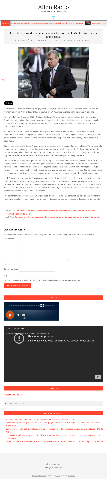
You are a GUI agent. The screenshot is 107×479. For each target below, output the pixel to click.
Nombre (7, 264)
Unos (58, 476)
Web (5, 276)
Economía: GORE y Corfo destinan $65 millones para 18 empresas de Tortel (40, 419)
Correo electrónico (11, 270)
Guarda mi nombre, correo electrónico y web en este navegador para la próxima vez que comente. (43, 281)
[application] (53, 354)
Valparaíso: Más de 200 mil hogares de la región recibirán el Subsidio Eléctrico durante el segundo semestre (54, 441)
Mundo (70, 40)
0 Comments (87, 40)
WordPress (71, 476)
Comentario (9, 239)
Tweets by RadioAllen (13, 394)
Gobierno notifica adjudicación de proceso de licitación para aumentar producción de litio (58, 217)
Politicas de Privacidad (39, 476)
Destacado (61, 40)
